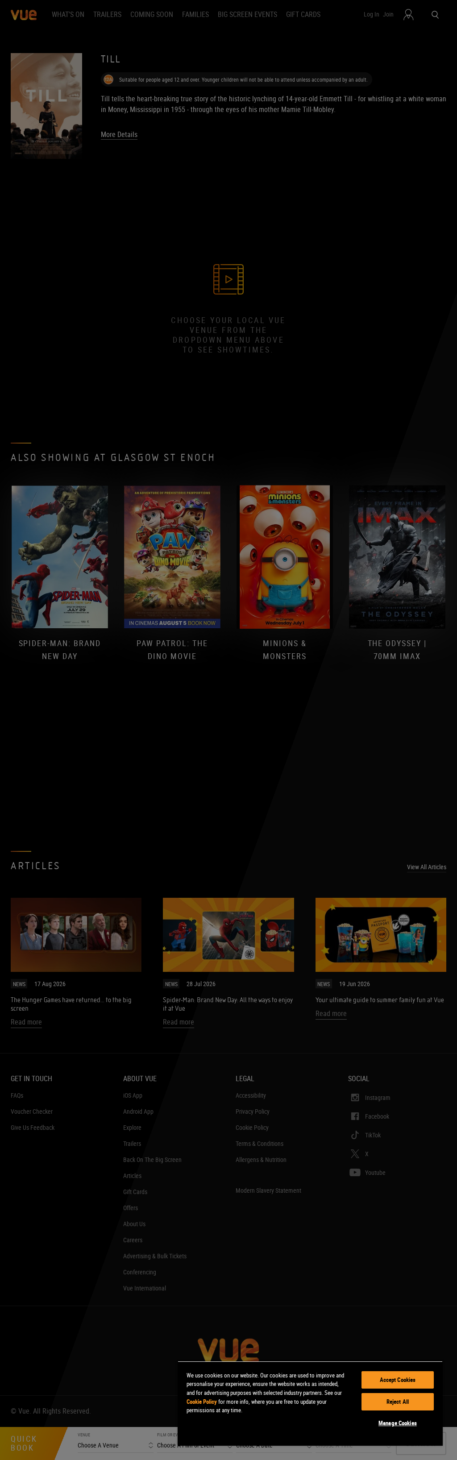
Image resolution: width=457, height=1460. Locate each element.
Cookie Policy (202, 1402)
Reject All (397, 1402)
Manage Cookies (397, 1423)
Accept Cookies (398, 1380)
